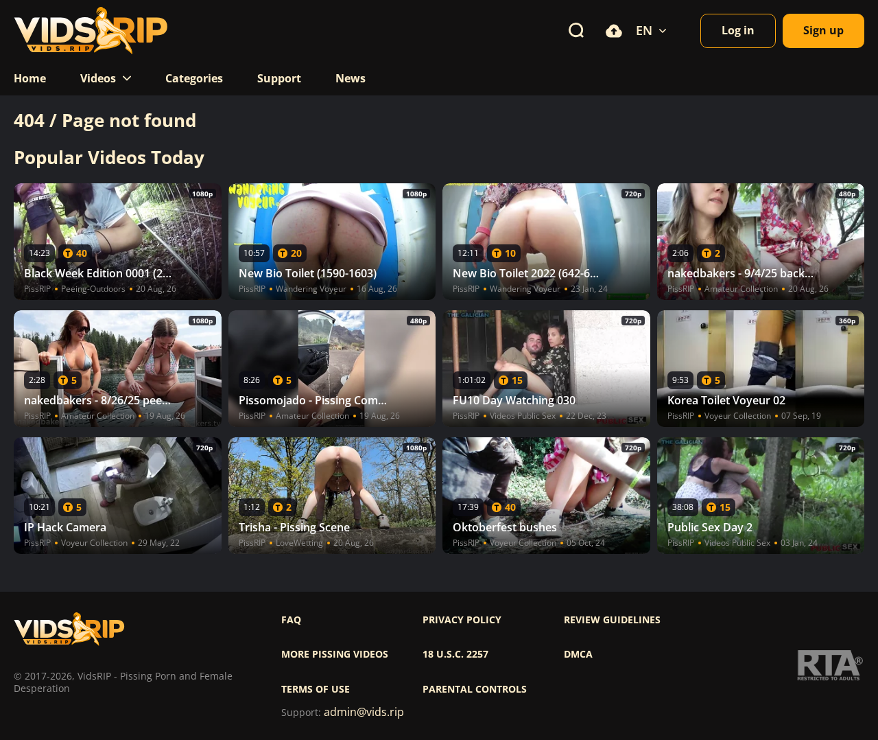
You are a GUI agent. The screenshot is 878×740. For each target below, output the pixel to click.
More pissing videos (334, 654)
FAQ (291, 620)
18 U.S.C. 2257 (455, 654)
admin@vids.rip (364, 712)
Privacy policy (462, 620)
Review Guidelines (612, 620)
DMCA (578, 654)
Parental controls (475, 689)
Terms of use (315, 689)
